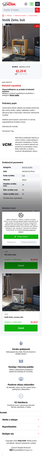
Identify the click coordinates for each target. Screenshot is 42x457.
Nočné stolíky (27, 167)
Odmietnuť (28, 242)
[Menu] (37, 4)
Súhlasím (21, 237)
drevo (24, 180)
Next (37, 42)
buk (23, 175)
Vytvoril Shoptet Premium (21, 448)
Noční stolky (14, 95)
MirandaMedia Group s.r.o (22, 450)
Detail (21, 265)
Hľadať (37, 10)
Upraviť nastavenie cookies (25, 443)
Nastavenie (11, 242)
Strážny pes (23, 74)
